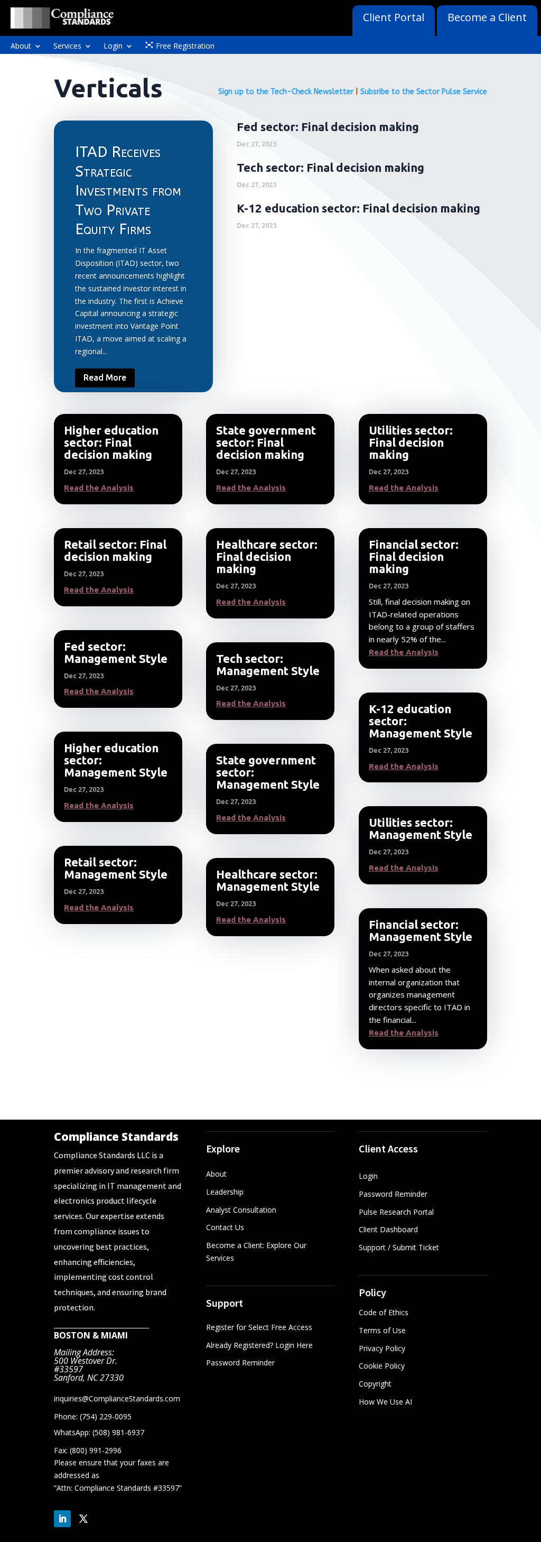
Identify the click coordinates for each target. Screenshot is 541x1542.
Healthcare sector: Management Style (268, 880)
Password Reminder (240, 1363)
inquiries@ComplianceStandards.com (117, 1398)
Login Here (294, 1345)
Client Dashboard (388, 1229)
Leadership (225, 1192)
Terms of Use (382, 1330)
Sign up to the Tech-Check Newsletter (285, 91)
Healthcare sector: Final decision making (267, 556)
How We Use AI (385, 1402)
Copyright (375, 1384)
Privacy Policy (382, 1348)
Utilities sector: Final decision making (411, 442)
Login (113, 46)
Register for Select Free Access (259, 1327)
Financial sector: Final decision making (414, 556)
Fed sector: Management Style (115, 652)
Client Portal (393, 17)
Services (67, 46)
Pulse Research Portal (397, 1212)
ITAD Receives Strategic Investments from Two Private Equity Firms (128, 190)
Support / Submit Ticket (399, 1247)
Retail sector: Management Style (115, 868)
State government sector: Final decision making (266, 442)
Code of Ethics (383, 1312)
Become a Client (487, 17)
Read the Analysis (99, 487)
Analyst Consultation (241, 1210)
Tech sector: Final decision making (330, 167)
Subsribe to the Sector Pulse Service (423, 91)
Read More (104, 377)
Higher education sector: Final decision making (111, 442)
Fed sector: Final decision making (328, 126)
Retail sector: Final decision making (115, 550)
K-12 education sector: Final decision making (358, 208)
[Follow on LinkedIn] (62, 1518)
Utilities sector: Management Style (420, 828)
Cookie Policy (382, 1366)
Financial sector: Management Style (420, 930)
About (21, 46)
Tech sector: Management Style (268, 664)
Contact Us (225, 1227)
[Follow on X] (83, 1518)
